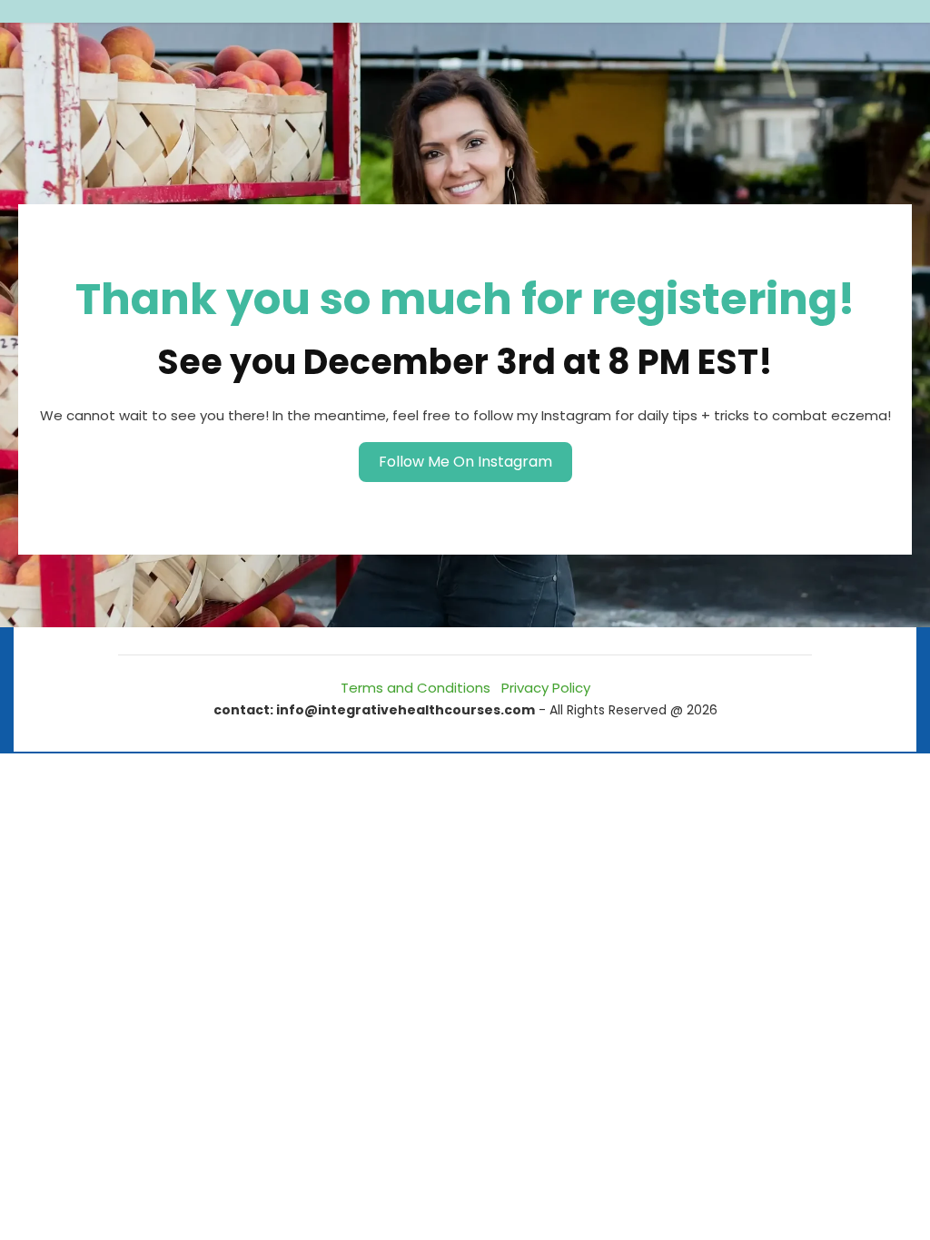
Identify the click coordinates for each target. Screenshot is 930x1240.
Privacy (525, 687)
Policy (569, 687)
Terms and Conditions (415, 687)
